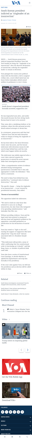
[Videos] (12, 437)
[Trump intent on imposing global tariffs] (16, 331)
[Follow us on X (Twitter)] (6, 412)
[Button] (28, 27)
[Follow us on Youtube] (10, 412)
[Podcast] (22, 412)
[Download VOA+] (16, 390)
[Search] (27, 437)
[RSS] (18, 412)
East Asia (4, 7)
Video (4, 319)
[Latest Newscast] (4, 437)
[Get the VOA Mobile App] (16, 367)
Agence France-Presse (9, 20)
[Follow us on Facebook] (2, 412)
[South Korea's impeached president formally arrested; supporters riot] (16, 94)
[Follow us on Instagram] (14, 412)
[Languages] (19, 437)
